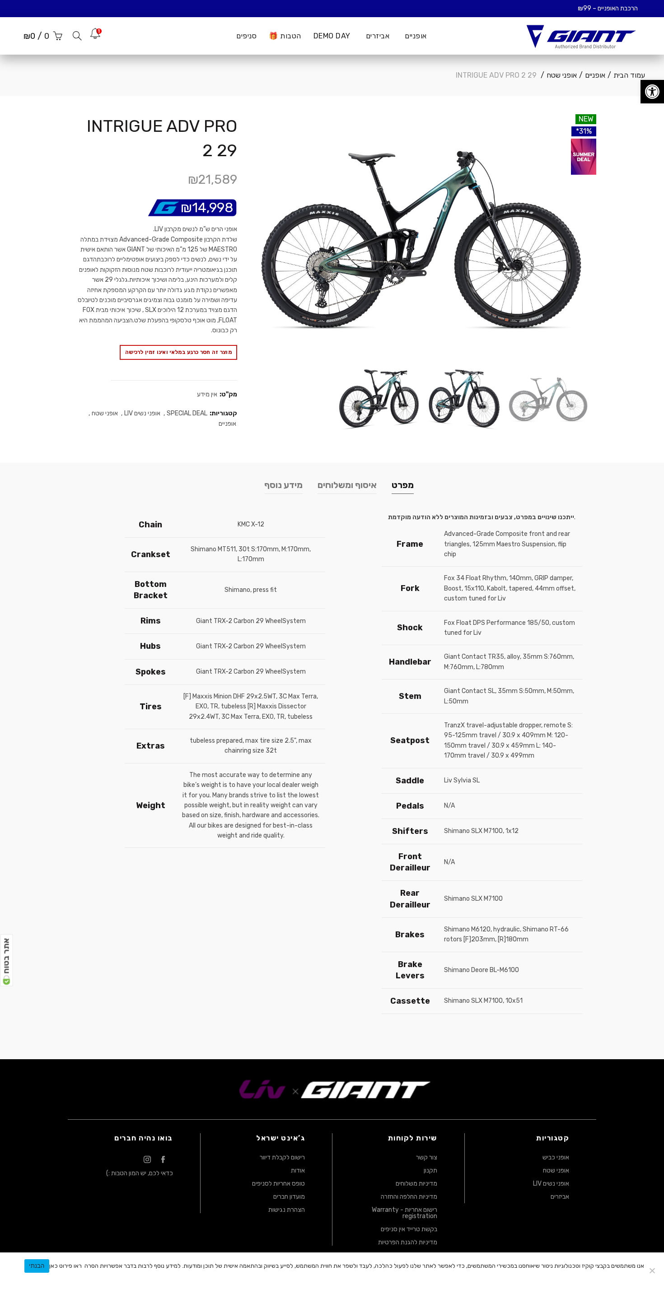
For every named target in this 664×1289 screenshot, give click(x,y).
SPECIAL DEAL (187, 413)
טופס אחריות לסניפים (278, 1183)
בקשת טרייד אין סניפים (409, 1229)
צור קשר (426, 1157)
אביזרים (560, 1197)
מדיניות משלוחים (416, 1183)
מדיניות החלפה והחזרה (409, 1197)
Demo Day (332, 36)
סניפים (246, 36)
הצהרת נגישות (286, 1210)
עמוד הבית (629, 75)
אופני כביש (555, 1157)
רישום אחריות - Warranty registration (404, 1213)
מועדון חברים (289, 1197)
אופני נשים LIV (142, 413)
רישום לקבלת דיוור (282, 1157)
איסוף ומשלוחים (347, 484)
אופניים (416, 36)
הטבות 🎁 (285, 36)
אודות (298, 1170)
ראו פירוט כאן (65, 1265)
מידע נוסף (283, 484)
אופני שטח (562, 75)
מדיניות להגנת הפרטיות (407, 1242)
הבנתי (36, 1265)
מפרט (403, 484)
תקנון (430, 1170)
